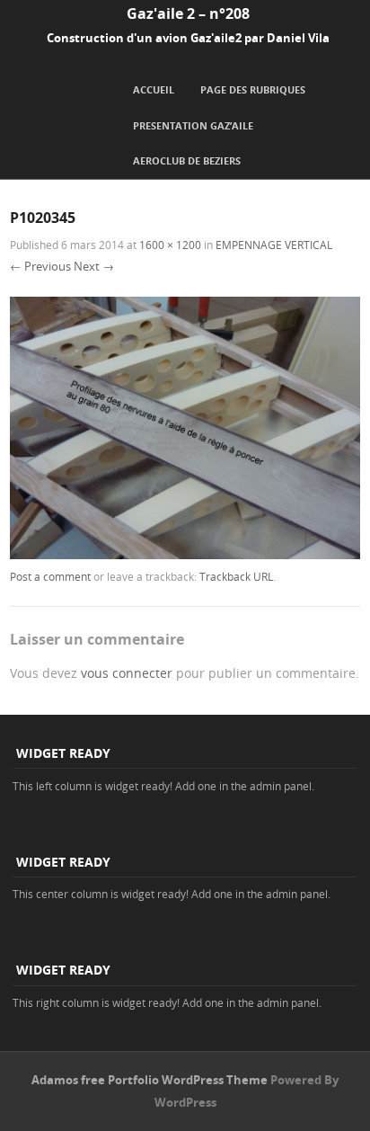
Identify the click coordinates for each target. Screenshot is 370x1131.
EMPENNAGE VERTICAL (274, 244)
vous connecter (126, 672)
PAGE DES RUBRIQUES (252, 89)
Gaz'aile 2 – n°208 (188, 13)
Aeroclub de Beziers (187, 160)
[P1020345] (185, 554)
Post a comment (50, 576)
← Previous (40, 266)
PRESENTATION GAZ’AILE (193, 125)
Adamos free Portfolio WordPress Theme (149, 1080)
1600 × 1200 (170, 244)
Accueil (153, 89)
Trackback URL (236, 576)
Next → (94, 266)
